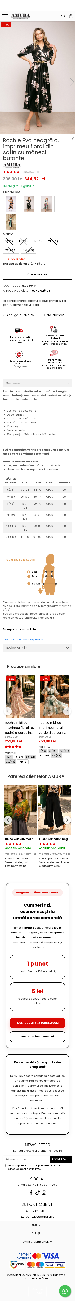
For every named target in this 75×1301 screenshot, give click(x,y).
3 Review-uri (30, 172)
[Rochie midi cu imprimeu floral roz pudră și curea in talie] (21, 696)
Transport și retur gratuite (19, 629)
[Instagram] (44, 1192)
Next (72, 82)
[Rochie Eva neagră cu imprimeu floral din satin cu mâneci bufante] (37, 77)
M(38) (23, 241)
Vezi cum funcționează (37, 1036)
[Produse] (5, 17)
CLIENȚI (36, 1233)
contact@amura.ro (39, 1216)
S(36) (9, 241)
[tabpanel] (37, 77)
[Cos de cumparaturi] (71, 16)
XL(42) (53, 241)
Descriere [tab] (13, 383)
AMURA (36, 1225)
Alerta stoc (39, 274)
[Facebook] (31, 1192)
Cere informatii (54, 315)
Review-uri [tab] (16, 647)
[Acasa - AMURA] (25, 16)
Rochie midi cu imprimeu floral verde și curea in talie (51, 727)
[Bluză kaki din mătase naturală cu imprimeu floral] (21, 810)
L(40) (38, 241)
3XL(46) (28, 250)
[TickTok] (37, 1192)
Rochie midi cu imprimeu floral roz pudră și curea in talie (20, 727)
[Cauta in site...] (63, 16)
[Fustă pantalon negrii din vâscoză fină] (54, 810)
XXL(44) (11, 250)
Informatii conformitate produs (23, 639)
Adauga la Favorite (20, 315)
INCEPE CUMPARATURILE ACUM (37, 1023)
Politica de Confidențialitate (24, 1169)
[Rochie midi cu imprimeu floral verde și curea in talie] (54, 696)
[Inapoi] (72, 139)
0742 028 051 (40, 1211)
